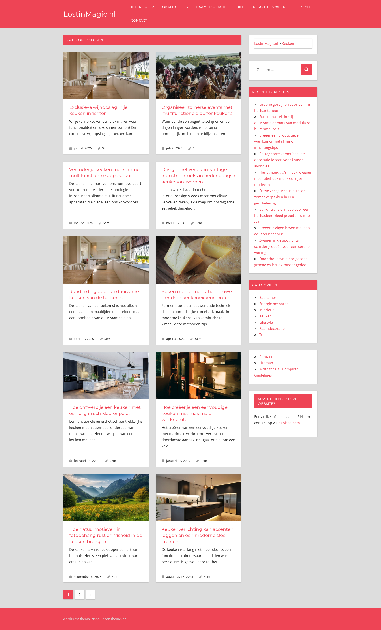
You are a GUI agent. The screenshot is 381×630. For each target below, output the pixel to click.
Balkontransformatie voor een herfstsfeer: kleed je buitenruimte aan (282, 215)
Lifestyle (302, 7)
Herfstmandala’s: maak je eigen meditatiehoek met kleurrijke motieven (282, 178)
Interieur (140, 7)
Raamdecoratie (211, 7)
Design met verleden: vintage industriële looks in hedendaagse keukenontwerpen (198, 175)
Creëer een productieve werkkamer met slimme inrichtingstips (276, 141)
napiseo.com (289, 422)
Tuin (238, 7)
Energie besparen (268, 7)
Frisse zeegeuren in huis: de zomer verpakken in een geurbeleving (279, 197)
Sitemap (266, 362)
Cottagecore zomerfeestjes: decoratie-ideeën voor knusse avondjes (279, 160)
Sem (105, 148)
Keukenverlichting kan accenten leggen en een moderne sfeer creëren (197, 535)
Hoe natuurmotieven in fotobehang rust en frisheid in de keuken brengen (105, 535)
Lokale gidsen (174, 7)
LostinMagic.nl (90, 14)
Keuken (265, 316)
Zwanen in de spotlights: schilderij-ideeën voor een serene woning (282, 246)
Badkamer (267, 297)
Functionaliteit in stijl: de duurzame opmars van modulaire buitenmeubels (282, 122)
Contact (139, 20)
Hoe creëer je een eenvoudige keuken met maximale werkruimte (195, 413)
